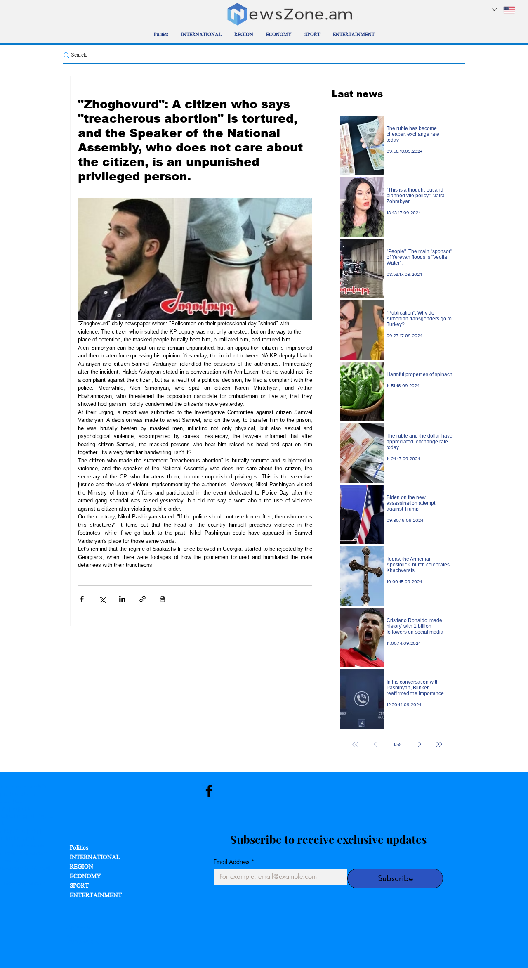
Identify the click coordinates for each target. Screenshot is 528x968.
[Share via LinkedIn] (122, 599)
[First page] (355, 744)
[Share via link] (142, 599)
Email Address (234, 861)
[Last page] (439, 744)
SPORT (79, 886)
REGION (81, 867)
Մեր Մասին (78, 927)
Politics (79, 848)
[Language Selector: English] (503, 9)
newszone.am (32, 853)
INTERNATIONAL (95, 857)
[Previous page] (375, 744)
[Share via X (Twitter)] (102, 599)
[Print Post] (163, 599)
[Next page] (419, 744)
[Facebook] (209, 791)
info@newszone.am (24, 883)
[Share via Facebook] (82, 599)
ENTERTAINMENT (96, 895)
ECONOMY (85, 876)
